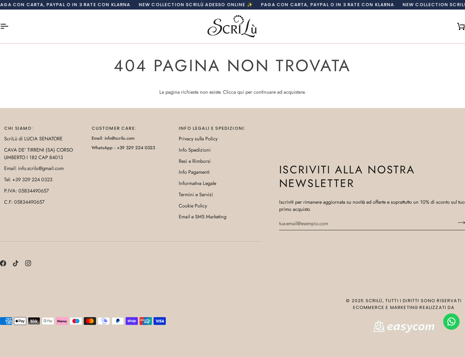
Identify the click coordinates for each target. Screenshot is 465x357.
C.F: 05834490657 (24, 201)
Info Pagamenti (194, 171)
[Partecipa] (459, 222)
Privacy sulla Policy (198, 138)
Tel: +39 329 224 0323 (28, 179)
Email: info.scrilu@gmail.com (34, 168)
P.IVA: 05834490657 (26, 190)
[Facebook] (3, 263)
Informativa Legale (197, 183)
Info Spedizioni (195, 149)
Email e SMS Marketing (202, 216)
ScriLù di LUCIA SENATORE (33, 138)
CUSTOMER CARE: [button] (114, 128)
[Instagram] (28, 263)
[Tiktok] (15, 263)
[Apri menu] (10, 26)
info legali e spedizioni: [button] (212, 128)
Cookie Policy (193, 205)
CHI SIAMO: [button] (18, 128)
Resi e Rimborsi (195, 161)
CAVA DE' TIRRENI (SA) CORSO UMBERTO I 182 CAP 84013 (38, 153)
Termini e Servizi (196, 194)
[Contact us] (451, 321)
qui (240, 91)
